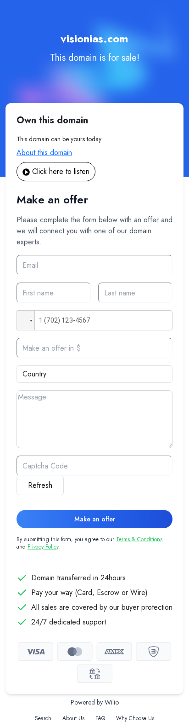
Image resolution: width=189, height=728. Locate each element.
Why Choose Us (135, 718)
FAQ (100, 718)
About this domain (44, 152)
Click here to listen (60, 171)
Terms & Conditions (139, 539)
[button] (25, 320)
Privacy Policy (43, 547)
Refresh (40, 485)
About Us (73, 718)
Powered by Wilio (95, 702)
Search (43, 718)
